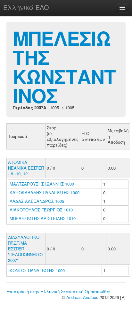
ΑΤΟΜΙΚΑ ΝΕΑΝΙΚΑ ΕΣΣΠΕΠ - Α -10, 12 (26, 168)
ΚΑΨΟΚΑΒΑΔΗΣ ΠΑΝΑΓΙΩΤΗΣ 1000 (44, 192)
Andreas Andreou (82, 297)
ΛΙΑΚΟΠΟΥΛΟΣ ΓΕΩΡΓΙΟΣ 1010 (41, 210)
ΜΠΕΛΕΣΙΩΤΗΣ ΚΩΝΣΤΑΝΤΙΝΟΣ (64, 66)
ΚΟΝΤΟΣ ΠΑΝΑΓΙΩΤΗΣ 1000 (37, 270)
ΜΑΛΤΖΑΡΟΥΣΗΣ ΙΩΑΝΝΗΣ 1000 (42, 184)
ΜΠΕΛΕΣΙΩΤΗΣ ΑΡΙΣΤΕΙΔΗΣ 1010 (43, 218)
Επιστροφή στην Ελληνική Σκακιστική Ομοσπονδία (58, 291)
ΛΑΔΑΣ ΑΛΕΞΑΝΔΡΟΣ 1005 (37, 201)
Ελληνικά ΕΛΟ (26, 7)
